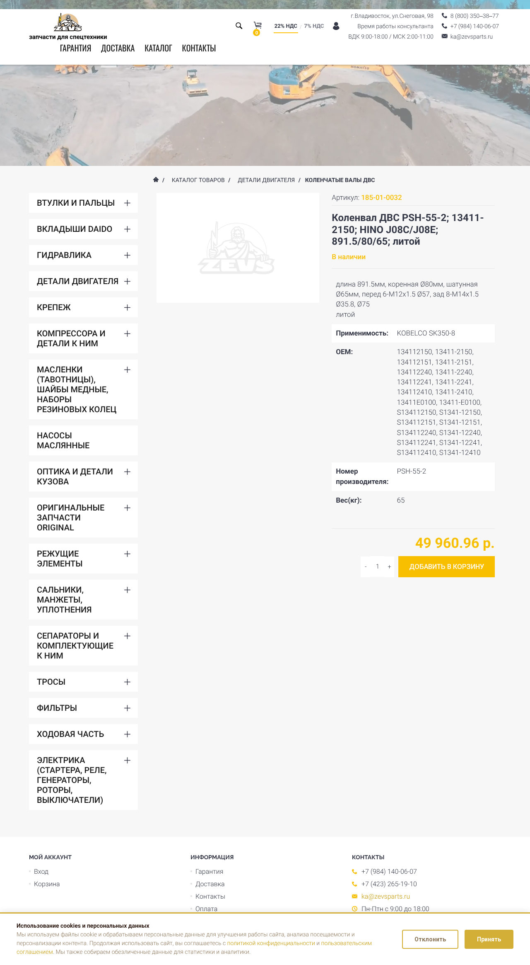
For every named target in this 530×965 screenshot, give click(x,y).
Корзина (47, 884)
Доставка (118, 47)
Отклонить (430, 939)
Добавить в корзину (446, 567)
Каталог (158, 47)
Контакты (199, 47)
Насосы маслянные (63, 440)
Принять (489, 939)
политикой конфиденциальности (271, 943)
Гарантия (76, 47)
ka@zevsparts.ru (385, 896)
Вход (41, 871)
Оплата (206, 909)
